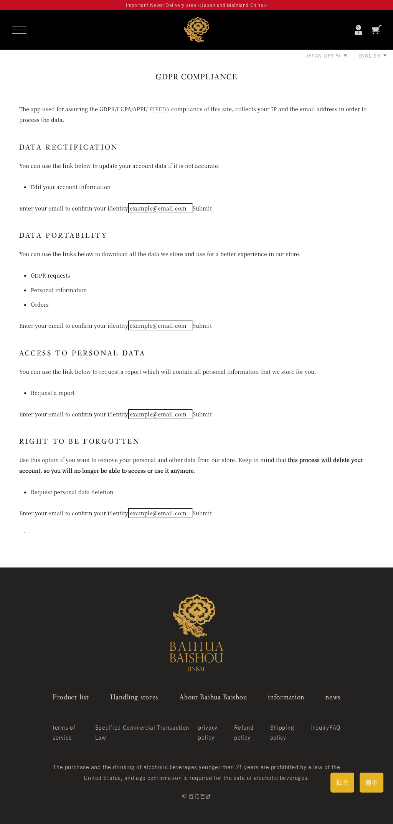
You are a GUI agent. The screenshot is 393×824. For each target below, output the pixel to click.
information (286, 696)
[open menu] (19, 30)
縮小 (371, 782)
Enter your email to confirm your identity (73, 208)
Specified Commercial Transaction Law (142, 732)
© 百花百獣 (196, 796)
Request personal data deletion (72, 492)
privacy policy (208, 732)
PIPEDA (159, 109)
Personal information (59, 290)
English (369, 55)
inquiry (319, 727)
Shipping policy (282, 732)
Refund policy (243, 732)
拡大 (342, 782)
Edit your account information (71, 187)
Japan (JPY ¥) (323, 55)
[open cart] (376, 29)
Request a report (52, 392)
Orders (40, 304)
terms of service (64, 732)
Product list (71, 696)
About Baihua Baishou (213, 696)
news (332, 696)
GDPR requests (50, 275)
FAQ (334, 727)
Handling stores (134, 696)
